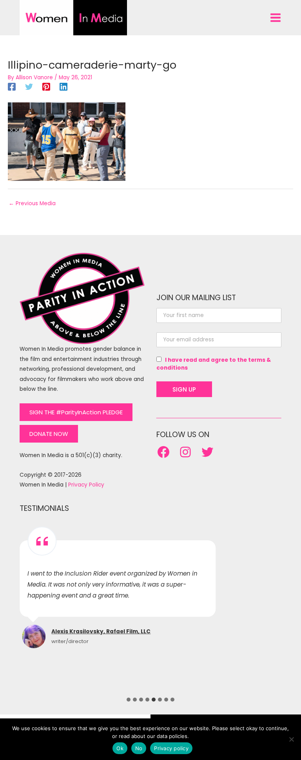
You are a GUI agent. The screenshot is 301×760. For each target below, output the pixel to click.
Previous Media (32, 203)
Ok (119, 748)
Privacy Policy (86, 484)
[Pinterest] (46, 87)
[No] (291, 739)
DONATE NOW (48, 434)
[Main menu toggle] (275, 17)
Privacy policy (171, 748)
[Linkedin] (63, 87)
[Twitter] (29, 87)
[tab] (129, 700)
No (139, 748)
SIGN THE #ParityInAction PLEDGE (76, 412)
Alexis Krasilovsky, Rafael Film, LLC (100, 631)
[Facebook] (12, 87)
